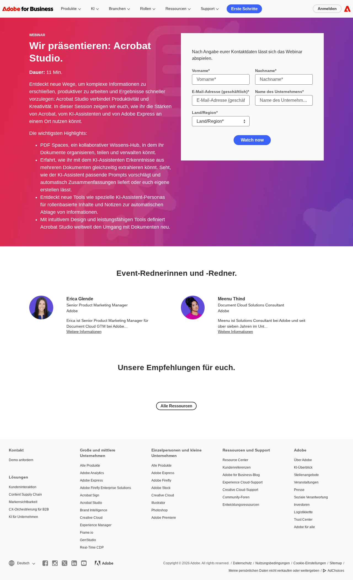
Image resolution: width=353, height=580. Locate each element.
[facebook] (45, 563)
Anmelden (327, 8)
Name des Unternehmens (278, 91)
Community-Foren (236, 497)
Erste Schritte (244, 8)
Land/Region (204, 112)
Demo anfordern (21, 460)
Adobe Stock (160, 488)
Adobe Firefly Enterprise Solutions (105, 488)
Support (208, 8)
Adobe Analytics (92, 473)
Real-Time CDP (92, 547)
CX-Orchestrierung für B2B (29, 509)
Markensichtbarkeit (23, 502)
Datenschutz (242, 563)
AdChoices (336, 571)
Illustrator (158, 503)
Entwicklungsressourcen (241, 505)
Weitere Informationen (83, 332)
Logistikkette (303, 512)
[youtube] (84, 563)
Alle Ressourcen (176, 405)
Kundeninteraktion (22, 487)
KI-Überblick (303, 467)
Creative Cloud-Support (240, 490)
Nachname (265, 70)
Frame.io (86, 532)
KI (93, 8)
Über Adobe (303, 460)
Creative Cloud (91, 518)
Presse (299, 490)
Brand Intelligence (93, 510)
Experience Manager (95, 525)
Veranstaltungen (306, 482)
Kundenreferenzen (237, 467)
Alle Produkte (90, 465)
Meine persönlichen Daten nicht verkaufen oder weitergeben (274, 571)
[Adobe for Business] (347, 8)
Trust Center (303, 520)
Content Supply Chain (25, 494)
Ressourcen (175, 8)
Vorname (200, 70)
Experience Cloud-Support (243, 482)
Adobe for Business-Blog (241, 475)
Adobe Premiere (163, 518)
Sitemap (336, 563)
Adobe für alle (304, 527)
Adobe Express (91, 480)
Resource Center (235, 460)
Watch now (252, 140)
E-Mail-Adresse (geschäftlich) (220, 91)
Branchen (117, 8)
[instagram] (55, 563)
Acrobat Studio (91, 503)
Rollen (145, 8)
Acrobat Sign (89, 495)
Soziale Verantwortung (311, 497)
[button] (21, 563)
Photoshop (159, 510)
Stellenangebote (306, 475)
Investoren (302, 505)
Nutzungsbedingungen (272, 563)
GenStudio (88, 540)
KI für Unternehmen (23, 517)
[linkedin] (74, 563)
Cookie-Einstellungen (309, 563)
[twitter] (64, 563)
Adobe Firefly (161, 480)
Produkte (69, 8)
